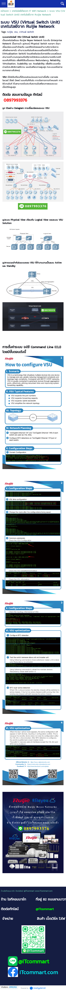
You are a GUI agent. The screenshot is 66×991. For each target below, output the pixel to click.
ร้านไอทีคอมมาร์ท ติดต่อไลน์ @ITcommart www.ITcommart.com (26, 890)
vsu (16, 32)
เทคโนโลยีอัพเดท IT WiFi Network (29, 11)
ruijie (10, 32)
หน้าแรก (5, 11)
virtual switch (26, 32)
